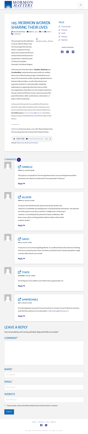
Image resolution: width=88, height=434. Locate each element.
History (64, 37)
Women (48, 32)
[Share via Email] (73, 51)
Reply (20, 184)
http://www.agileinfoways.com (59, 311)
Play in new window (23, 143)
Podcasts (41, 422)
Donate (53, 422)
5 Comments (17, 34)
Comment (11, 337)
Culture (64, 30)
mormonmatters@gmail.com (33, 113)
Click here (14, 129)
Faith (42, 32)
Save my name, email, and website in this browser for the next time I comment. (32, 405)
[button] (81, 5)
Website (9, 394)
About (34, 422)
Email (8, 381)
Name (8, 369)
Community (66, 27)
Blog (47, 422)
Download (34, 143)
